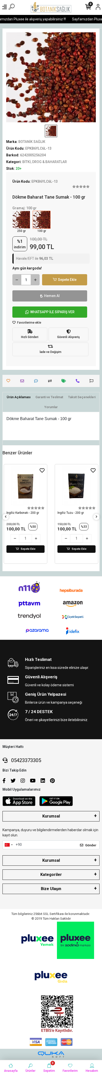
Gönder (90, 845)
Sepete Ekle (67, 280)
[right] (96, 516)
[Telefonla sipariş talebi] (79, 381)
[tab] (18, 397)
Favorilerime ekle (28, 322)
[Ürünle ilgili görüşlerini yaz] (37, 381)
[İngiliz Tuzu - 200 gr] (76, 486)
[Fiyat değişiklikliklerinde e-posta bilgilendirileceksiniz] (65, 381)
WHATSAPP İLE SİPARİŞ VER (52, 312)
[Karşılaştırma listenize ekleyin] (51, 381)
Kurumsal (51, 816)
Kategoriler (51, 874)
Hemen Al (52, 296)
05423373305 (25, 760)
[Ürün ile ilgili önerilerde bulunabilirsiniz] (92, 381)
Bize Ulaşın (51, 888)
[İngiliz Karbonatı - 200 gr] (25, 486)
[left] (5, 516)
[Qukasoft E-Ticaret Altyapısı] (51, 1054)
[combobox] (8, 845)
